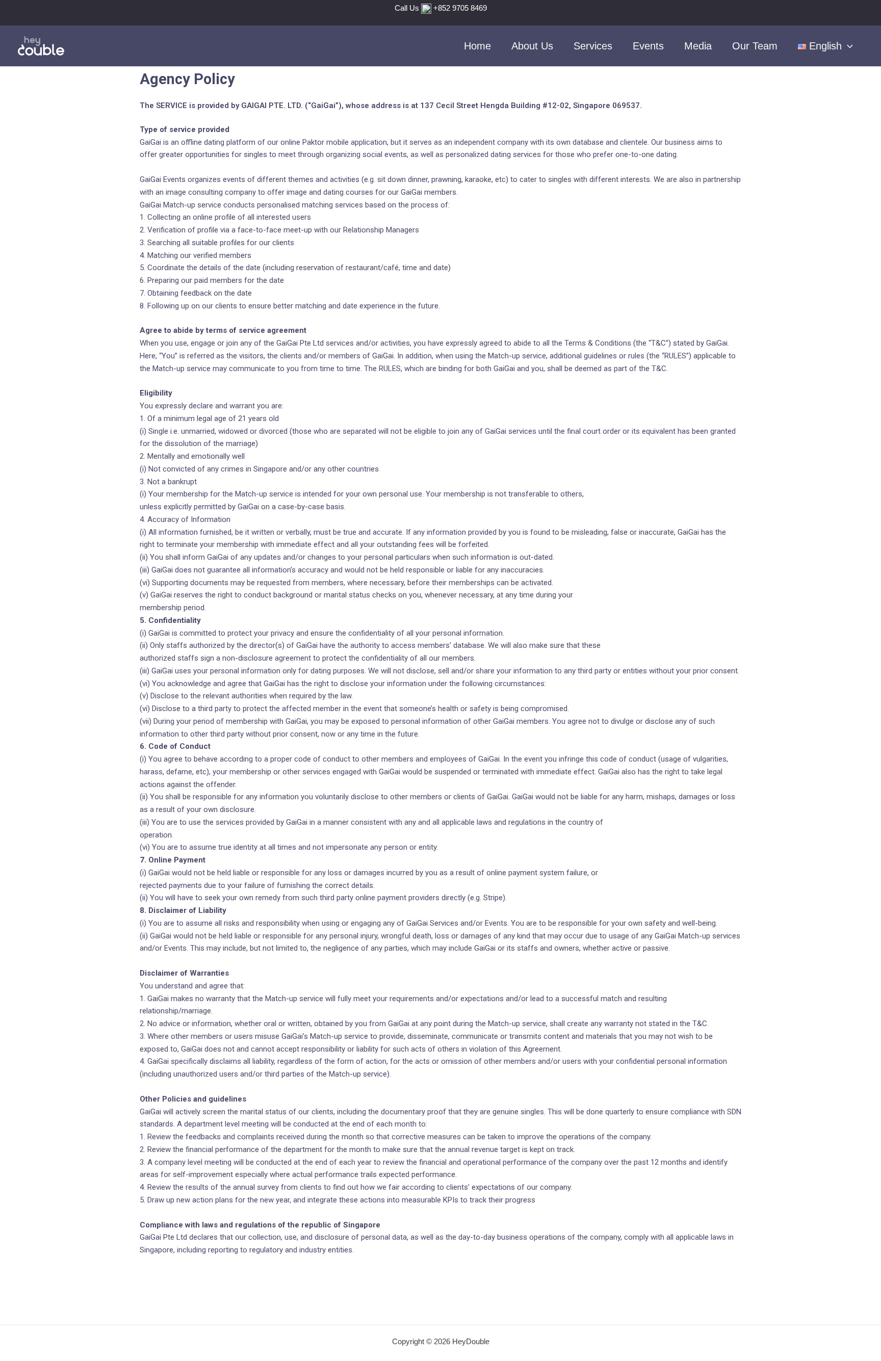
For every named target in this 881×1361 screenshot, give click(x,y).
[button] (847, 45)
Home (477, 45)
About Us (532, 45)
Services (593, 45)
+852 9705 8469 (460, 8)
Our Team (755, 45)
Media (698, 45)
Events (648, 45)
